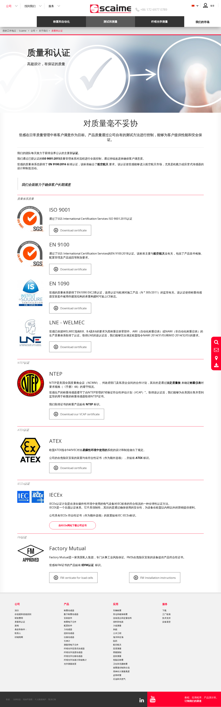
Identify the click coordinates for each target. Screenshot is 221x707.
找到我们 (30, 6)
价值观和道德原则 (23, 614)
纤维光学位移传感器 (73, 656)
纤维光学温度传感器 (73, 652)
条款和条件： (21, 629)
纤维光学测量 (159, 21)
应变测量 (117, 648)
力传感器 (68, 629)
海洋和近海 (118, 637)
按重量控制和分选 (121, 667)
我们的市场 (202, 22)
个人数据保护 (40, 699)
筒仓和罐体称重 (120, 614)
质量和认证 (20, 621)
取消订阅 (52, 699)
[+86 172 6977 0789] (110, 7)
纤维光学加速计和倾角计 (75, 659)
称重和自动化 (61, 21)
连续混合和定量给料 (122, 618)
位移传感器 (69, 637)
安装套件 (68, 618)
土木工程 (117, 633)
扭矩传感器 (69, 633)
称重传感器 (69, 610)
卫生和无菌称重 (120, 663)
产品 (66, 604)
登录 (212, 5)
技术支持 (166, 618)
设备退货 (166, 621)
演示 (17, 610)
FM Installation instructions (158, 578)
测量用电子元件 (71, 644)
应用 (115, 604)
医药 (115, 640)
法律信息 (17, 699)
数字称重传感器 (71, 614)
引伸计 (67, 640)
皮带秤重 (117, 675)
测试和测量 (110, 21)
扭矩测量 (117, 656)
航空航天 (117, 644)
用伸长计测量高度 (121, 671)
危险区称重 (118, 659)
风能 (115, 629)
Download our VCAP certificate (80, 414)
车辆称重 (117, 610)
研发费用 (19, 618)
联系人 (18, 633)
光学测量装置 (70, 663)
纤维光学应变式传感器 (74, 648)
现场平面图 (27, 699)
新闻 (17, 625)
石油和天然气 (119, 679)
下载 (164, 610)
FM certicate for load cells (76, 578)
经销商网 (19, 637)
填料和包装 (118, 621)
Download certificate (73, 230)
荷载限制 (117, 652)
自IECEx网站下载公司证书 (73, 525)
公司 (9, 6)
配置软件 (68, 625)
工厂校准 (166, 614)
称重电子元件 (70, 621)
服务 (51, 6)
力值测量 (117, 625)
